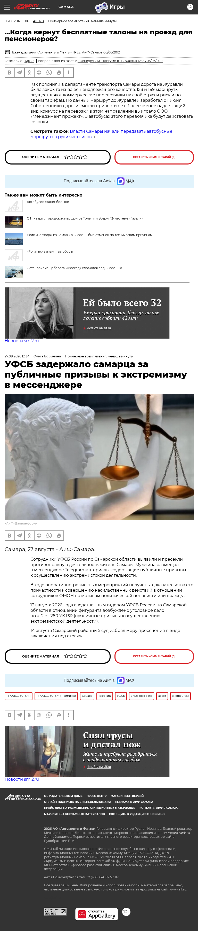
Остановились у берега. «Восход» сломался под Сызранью (74, 268)
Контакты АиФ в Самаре (158, 808)
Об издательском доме (63, 796)
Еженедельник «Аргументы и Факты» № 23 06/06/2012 (120, 61)
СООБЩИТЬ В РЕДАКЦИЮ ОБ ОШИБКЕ (137, 814)
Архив (29, 61)
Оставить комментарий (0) (154, 157)
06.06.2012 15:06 (17, 21)
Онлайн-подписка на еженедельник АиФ (77, 802)
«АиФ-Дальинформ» (21, 523)
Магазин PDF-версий (127, 796)
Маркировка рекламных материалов (74, 814)
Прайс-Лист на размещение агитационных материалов (89, 808)
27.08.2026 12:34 (17, 356)
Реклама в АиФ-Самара (134, 802)
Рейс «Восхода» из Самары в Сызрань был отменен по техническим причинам (89, 235)
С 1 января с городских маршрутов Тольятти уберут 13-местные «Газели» (85, 218)
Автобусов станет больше (48, 202)
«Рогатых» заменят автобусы (50, 251)
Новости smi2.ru (22, 340)
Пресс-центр (96, 796)
